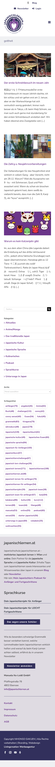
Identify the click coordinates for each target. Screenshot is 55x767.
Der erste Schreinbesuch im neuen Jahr (26, 82)
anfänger (11, 406)
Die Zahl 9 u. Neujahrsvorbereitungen (25, 164)
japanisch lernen (15, 468)
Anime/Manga (13, 329)
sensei (10, 515)
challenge (24, 411)
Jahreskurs (12, 426)
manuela (11, 510)
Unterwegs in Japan (16, 376)
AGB (6, 721)
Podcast (10, 363)
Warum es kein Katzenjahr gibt (21, 241)
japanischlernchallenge (18, 458)
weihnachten (13, 526)
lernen (10, 505)
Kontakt (8, 703)
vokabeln (37, 520)
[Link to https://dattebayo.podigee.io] (28, 3)
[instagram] (10, 752)
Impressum (10, 709)
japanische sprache (16, 442)
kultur (26, 500)
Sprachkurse (12, 369)
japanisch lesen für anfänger (20, 494)
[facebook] (5, 752)
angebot (27, 406)
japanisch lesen (38, 489)
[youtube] (15, 752)
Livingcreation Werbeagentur (19, 746)
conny (39, 411)
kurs (38, 500)
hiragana (29, 421)
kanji (43, 494)
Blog (34, 2)
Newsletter (15, 574)
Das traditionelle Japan (18, 336)
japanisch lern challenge (18, 463)
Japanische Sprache (16, 349)
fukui (41, 416)
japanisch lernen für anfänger (21, 479)
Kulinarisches (12, 356)
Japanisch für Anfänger (18, 447)
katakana (11, 500)
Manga (36, 505)
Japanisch (12, 432)
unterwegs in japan (16, 520)
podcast (39, 510)
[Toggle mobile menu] (49, 22)
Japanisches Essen (39, 437)
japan (27, 426)
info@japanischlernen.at (16, 689)
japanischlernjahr (15, 489)
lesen (23, 505)
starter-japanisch (28, 515)
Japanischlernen (39, 468)
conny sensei (13, 416)
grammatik (12, 421)
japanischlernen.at (15, 473)
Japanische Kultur (15, 342)
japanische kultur (15, 437)
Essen (29, 416)
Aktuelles (11, 322)
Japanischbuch (31, 432)
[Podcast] (20, 752)
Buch (9, 411)
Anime (41, 406)
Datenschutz (10, 715)
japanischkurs (13, 453)
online (25, 510)
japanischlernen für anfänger (20, 484)
